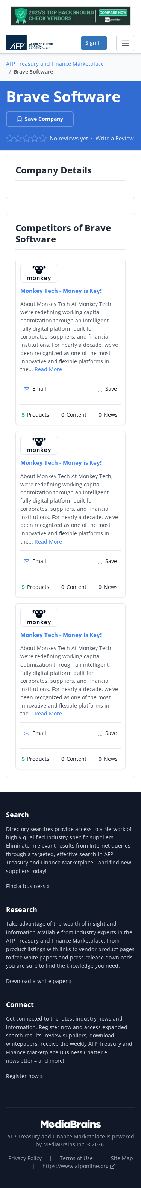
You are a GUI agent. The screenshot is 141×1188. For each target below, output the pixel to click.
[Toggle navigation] (125, 43)
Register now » (24, 1076)
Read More (48, 369)
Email (39, 388)
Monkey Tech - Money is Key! (61, 290)
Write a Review (115, 138)
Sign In (94, 42)
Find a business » (28, 886)
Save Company (44, 118)
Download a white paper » (39, 981)
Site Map (122, 1158)
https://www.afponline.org (76, 1166)
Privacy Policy (25, 1158)
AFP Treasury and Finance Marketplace (55, 63)
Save (111, 388)
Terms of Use (76, 1158)
